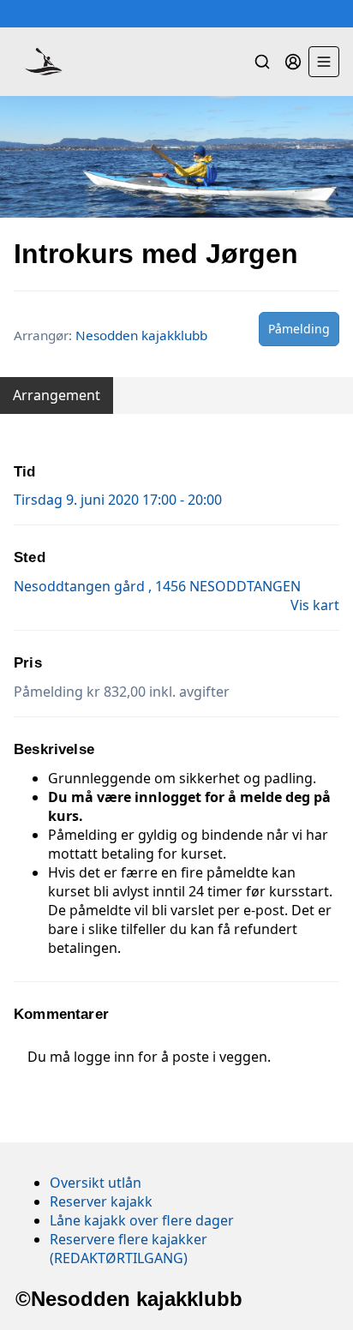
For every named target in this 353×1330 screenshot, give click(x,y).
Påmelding (299, 329)
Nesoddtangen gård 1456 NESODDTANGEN (157, 586)
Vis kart (314, 605)
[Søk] (262, 61)
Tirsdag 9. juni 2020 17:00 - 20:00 (118, 499)
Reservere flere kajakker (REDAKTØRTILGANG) (128, 1248)
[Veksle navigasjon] (323, 61)
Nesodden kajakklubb (141, 335)
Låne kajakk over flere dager (142, 1220)
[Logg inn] (293, 61)
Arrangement (56, 395)
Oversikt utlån (95, 1182)
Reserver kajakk (101, 1201)
